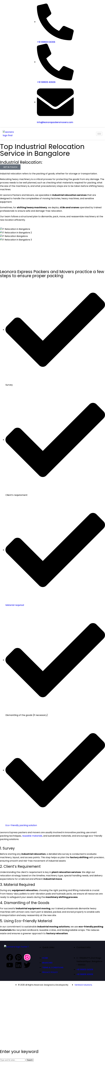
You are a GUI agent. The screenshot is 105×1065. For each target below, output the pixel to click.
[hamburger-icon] (99, 134)
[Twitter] (27, 965)
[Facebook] (9, 957)
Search (30, 1060)
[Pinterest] (18, 957)
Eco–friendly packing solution (21, 825)
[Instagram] (27, 957)
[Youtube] (9, 965)
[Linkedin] (18, 965)
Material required (14, 605)
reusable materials (32, 835)
